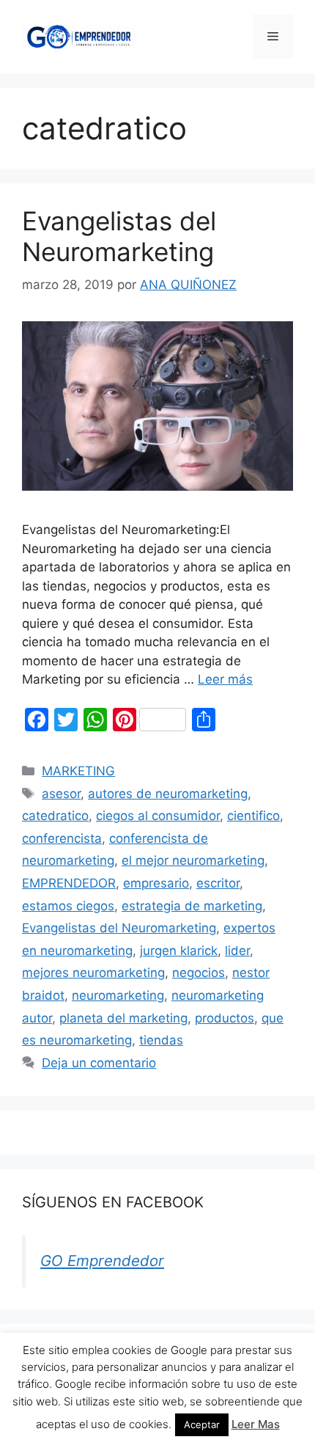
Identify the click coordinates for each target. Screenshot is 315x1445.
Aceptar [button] (202, 1424)
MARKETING (78, 771)
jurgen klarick (179, 950)
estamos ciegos (68, 906)
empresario (156, 883)
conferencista (62, 838)
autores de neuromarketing (168, 793)
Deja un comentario (99, 1063)
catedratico (55, 815)
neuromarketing (118, 995)
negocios (198, 972)
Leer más (225, 679)
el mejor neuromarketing (193, 860)
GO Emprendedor (102, 1260)
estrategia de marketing (192, 906)
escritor (218, 883)
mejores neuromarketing (93, 972)
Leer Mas (255, 1424)
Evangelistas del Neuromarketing (119, 236)
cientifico (253, 815)
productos (224, 1018)
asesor (61, 793)
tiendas (161, 1040)
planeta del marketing (123, 1018)
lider (237, 950)
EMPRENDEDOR (69, 883)
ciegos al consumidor (158, 815)
